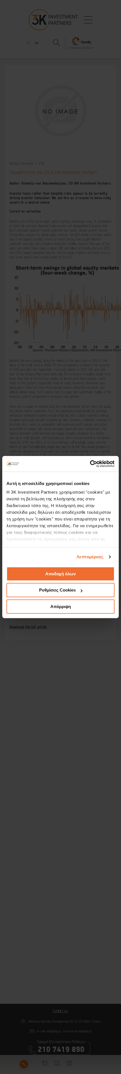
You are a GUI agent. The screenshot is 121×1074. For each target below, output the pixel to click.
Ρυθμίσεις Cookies (57, 590)
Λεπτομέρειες (90, 556)
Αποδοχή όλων (60, 573)
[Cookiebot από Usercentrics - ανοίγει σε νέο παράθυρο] (90, 463)
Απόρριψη (60, 606)
